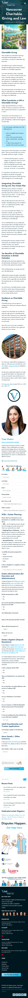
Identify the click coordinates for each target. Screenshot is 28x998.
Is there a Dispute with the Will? (10, 668)
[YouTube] (14, 995)
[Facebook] (16, 995)
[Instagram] (22, 995)
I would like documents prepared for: (12, 552)
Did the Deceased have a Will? (10, 594)
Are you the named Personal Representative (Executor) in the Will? (13, 604)
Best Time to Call (6, 501)
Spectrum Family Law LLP (8, 989)
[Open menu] (25, 3)
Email (3, 488)
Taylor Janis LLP (20, 989)
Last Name (4, 481)
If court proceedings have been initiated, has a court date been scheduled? (14, 716)
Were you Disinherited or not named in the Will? (13, 677)
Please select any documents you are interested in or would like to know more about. (13, 520)
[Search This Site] (24, 779)
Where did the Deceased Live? (10, 626)
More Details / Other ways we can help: (12, 749)
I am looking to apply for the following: (12, 730)
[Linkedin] (19, 995)
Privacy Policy (5, 966)
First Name (4, 474)
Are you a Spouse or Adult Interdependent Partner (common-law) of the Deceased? (13, 706)
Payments (4, 964)
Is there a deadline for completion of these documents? (13, 566)
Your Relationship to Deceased (10, 613)
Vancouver (22, 22)
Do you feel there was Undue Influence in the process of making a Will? (14, 687)
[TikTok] (25, 995)
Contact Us (4, 962)
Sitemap (4, 991)
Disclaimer (4, 970)
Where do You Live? (7, 633)
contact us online (13, 366)
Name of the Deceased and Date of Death (13, 620)
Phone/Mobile (5, 494)
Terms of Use (5, 968)
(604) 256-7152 (13, 364)
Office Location (6, 508)
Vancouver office (8, 384)
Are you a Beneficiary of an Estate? (11, 697)
